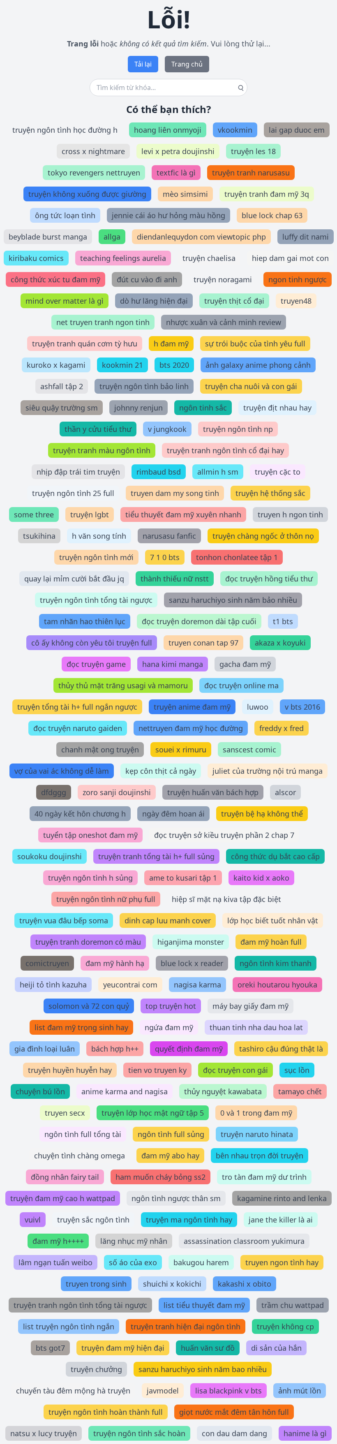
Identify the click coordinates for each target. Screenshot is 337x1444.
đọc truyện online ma (241, 685)
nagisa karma (197, 985)
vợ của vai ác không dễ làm (61, 771)
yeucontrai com (130, 985)
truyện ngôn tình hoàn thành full (105, 1412)
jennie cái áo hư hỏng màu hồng (168, 215)
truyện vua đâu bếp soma (63, 920)
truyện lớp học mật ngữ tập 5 (153, 1113)
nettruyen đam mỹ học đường (190, 728)
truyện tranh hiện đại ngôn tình (185, 1326)
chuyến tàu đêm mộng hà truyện (73, 1391)
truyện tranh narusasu (251, 173)
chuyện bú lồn (40, 1091)
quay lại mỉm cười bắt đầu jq (74, 579)
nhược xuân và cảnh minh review (223, 322)
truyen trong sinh (96, 1284)
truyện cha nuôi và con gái (251, 386)
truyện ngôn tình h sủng (90, 878)
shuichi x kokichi (172, 1284)
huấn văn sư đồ (208, 1348)
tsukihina (39, 536)
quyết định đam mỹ (189, 1049)
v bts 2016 (302, 707)
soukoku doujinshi (49, 856)
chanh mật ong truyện (100, 749)
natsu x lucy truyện (43, 1433)
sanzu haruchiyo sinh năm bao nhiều (202, 1369)
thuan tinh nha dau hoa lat (256, 1027)
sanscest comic (249, 749)
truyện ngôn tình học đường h (65, 130)
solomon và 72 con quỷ (88, 1006)
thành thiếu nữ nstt (175, 579)
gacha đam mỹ (245, 664)
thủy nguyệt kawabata (223, 1091)
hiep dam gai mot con (290, 258)
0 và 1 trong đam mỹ (256, 1113)
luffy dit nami (305, 237)
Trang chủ (187, 64)
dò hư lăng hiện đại (154, 301)
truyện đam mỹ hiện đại (122, 1348)
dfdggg (53, 792)
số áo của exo (133, 1262)
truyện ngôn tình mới (96, 557)
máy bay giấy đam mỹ (250, 1006)
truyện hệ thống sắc (270, 493)
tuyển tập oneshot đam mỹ (90, 835)
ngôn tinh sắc (203, 408)
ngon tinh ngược (297, 279)
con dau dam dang (234, 1433)
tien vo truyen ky (157, 1070)
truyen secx (65, 1113)
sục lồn (296, 1070)
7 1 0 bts (165, 557)
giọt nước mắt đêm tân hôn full (234, 1412)
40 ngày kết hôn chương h (80, 814)
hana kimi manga (172, 664)
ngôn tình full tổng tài (82, 1134)
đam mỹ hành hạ (114, 963)
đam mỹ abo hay (170, 1155)
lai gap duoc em (297, 130)
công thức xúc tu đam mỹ (55, 279)
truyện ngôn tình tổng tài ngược (96, 600)
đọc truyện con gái (235, 1070)
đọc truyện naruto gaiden (77, 728)
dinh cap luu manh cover (168, 920)
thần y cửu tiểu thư (98, 429)
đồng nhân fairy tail (65, 1177)
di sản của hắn (276, 1348)
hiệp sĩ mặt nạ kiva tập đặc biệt (226, 899)
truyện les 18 (253, 151)
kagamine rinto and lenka (282, 1198)
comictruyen (47, 963)
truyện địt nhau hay (277, 408)
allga (112, 237)
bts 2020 (174, 365)
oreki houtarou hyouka (277, 985)
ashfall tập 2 (61, 386)
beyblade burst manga (48, 237)
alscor (285, 792)
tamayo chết (300, 1091)
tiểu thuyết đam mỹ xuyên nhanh (183, 514)
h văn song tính (99, 536)
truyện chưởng (96, 1369)
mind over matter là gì (64, 301)
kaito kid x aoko (261, 878)
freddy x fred (281, 728)
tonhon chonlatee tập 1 (237, 557)
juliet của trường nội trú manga (267, 771)
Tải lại (143, 64)
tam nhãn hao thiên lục (84, 621)
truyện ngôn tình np (238, 429)
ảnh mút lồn (299, 1391)
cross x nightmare (93, 151)
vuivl (33, 1220)
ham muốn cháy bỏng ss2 (160, 1177)
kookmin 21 (122, 365)
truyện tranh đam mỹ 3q (266, 194)
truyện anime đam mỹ (192, 707)
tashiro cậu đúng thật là (281, 1049)
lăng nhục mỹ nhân (133, 1241)
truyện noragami (223, 279)
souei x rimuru (180, 749)
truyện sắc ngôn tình (93, 1220)
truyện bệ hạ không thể (262, 814)
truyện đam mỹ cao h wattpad (62, 1198)
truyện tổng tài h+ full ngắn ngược (77, 707)
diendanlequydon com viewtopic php (201, 237)
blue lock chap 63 (272, 215)
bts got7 (50, 1348)
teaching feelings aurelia (123, 258)
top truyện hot (170, 1006)
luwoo (257, 707)
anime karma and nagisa (124, 1091)
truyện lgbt (89, 514)
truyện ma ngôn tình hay (189, 1220)
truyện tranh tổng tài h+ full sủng (156, 856)
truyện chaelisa (208, 258)
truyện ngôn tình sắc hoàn (139, 1433)
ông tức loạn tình (65, 215)
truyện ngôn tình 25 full (73, 493)
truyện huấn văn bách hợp (213, 792)
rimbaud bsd (158, 472)
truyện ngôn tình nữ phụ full (105, 899)
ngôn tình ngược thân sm (176, 1198)
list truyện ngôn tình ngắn (68, 1326)
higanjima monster (190, 942)
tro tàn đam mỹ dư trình (264, 1177)
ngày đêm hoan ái (173, 814)
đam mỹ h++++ (58, 1241)
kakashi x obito (244, 1284)
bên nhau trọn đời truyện (259, 1155)
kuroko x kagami (56, 365)
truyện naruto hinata (257, 1134)
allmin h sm (217, 472)
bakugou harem (201, 1262)
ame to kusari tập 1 (183, 878)
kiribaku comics (36, 258)
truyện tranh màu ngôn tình (101, 450)
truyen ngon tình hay (282, 1262)
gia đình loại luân (44, 1049)
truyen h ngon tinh (290, 514)
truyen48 (296, 301)
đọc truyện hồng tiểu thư (269, 579)
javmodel (163, 1391)
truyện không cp (285, 1326)
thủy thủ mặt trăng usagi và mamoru (123, 685)
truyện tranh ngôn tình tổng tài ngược (80, 1305)
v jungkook (167, 429)
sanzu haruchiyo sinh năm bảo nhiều (233, 600)
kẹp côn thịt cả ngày (160, 771)
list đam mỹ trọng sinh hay (81, 1027)
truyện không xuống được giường (87, 194)
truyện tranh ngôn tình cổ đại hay (225, 450)
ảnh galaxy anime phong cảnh (258, 365)
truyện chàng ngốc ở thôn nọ (263, 536)
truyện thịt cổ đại (234, 301)
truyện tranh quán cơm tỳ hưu (84, 343)
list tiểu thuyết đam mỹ (204, 1305)
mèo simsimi (185, 194)
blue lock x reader (192, 963)
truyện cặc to (277, 472)
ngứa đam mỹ (169, 1027)
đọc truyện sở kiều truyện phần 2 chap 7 (224, 835)
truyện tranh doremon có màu (88, 942)
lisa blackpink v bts (228, 1391)
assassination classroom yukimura (244, 1241)
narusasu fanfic (169, 536)
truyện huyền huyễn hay (70, 1070)
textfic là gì (176, 173)
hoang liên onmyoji (167, 130)
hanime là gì (305, 1433)
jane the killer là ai (281, 1220)
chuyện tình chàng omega (79, 1155)
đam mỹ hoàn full (271, 942)
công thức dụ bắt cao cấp (275, 856)
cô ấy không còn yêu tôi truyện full (91, 643)
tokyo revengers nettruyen (94, 173)
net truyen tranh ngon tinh (103, 322)
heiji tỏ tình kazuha (53, 985)
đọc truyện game (96, 664)
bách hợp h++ (114, 1049)
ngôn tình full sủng (171, 1134)
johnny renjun (138, 408)
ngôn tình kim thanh (276, 963)
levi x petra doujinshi (178, 151)
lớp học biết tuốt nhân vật (272, 920)
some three (34, 514)
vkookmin (235, 130)
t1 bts (283, 621)
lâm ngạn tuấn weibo (55, 1262)
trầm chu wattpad (292, 1305)
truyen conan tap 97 (203, 643)
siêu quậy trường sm (61, 408)
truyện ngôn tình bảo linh (144, 386)
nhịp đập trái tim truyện (78, 472)
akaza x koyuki (280, 643)
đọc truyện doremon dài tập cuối (199, 621)
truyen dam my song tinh (175, 493)
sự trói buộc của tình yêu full (255, 343)
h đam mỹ (171, 343)
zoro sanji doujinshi (117, 792)
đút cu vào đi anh (147, 279)
